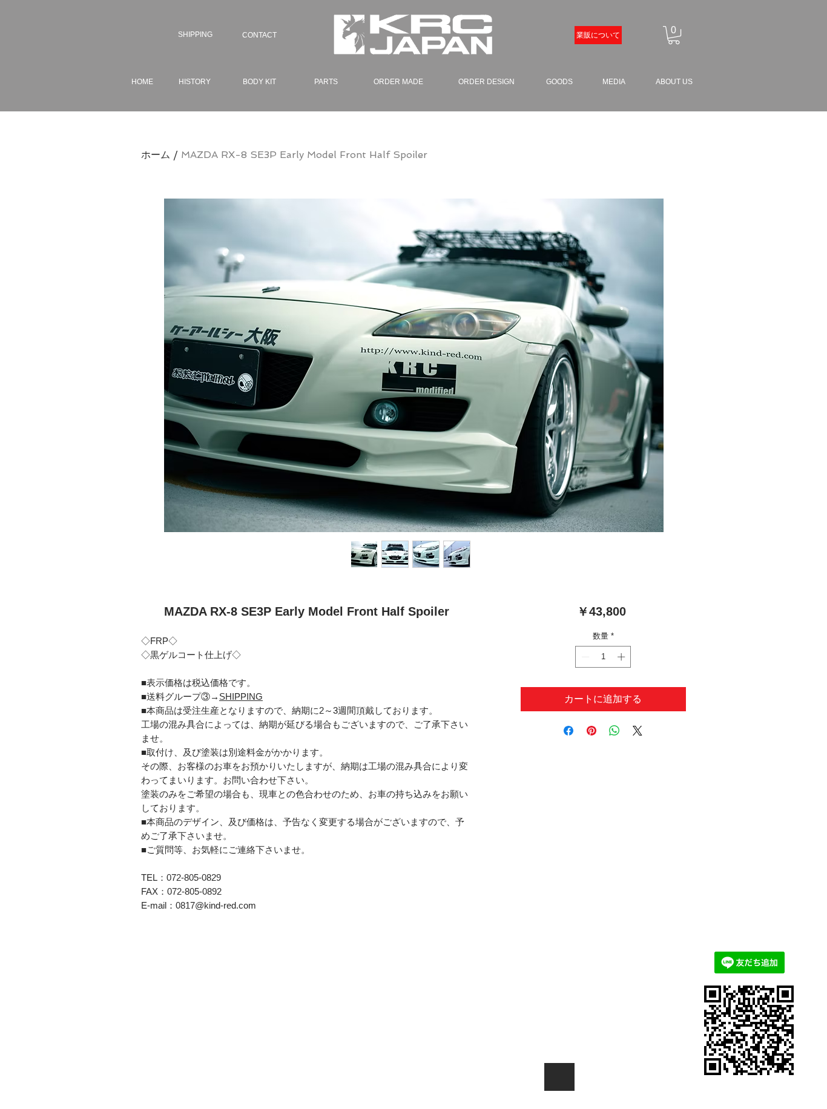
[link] (674, 35)
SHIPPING (241, 696)
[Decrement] (584, 657)
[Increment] (622, 657)
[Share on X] (637, 730)
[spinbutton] (603, 657)
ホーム (155, 154)
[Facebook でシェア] (568, 730)
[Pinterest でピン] (591, 730)
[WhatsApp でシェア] (614, 730)
